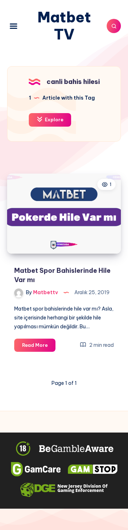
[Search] (114, 26)
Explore (53, 119)
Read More (38, 347)
